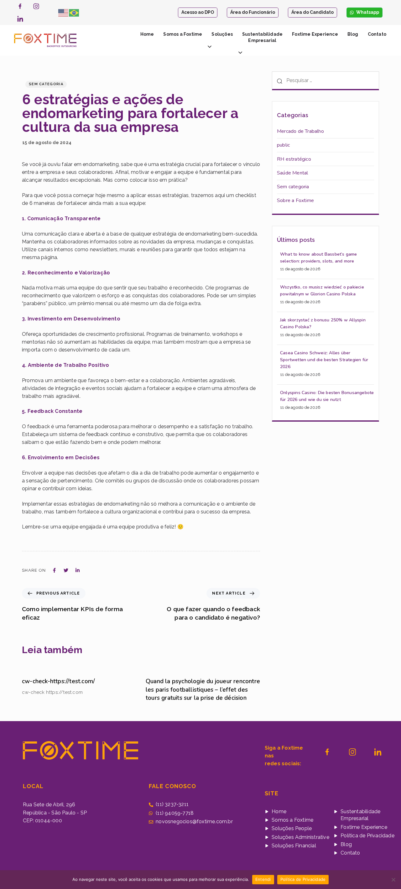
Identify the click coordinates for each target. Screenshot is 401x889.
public (283, 145)
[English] (63, 12)
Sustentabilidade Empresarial (262, 37)
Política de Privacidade (303, 879)
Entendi (263, 879)
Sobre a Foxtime (295, 200)
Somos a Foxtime (182, 34)
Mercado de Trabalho (300, 131)
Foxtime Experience (315, 34)
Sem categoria (46, 84)
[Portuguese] (74, 12)
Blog (352, 34)
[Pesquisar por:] (325, 80)
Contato (377, 34)
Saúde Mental (292, 172)
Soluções (222, 34)
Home (147, 34)
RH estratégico (294, 159)
